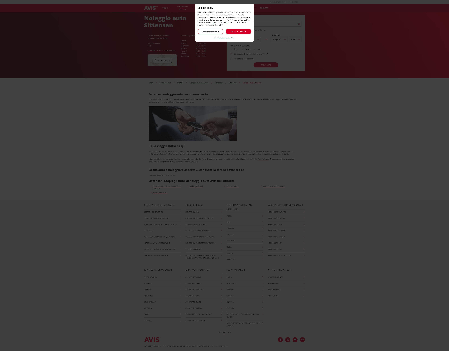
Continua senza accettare (224, 38)
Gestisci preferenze (210, 31)
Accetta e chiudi (238, 31)
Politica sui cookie (221, 22)
